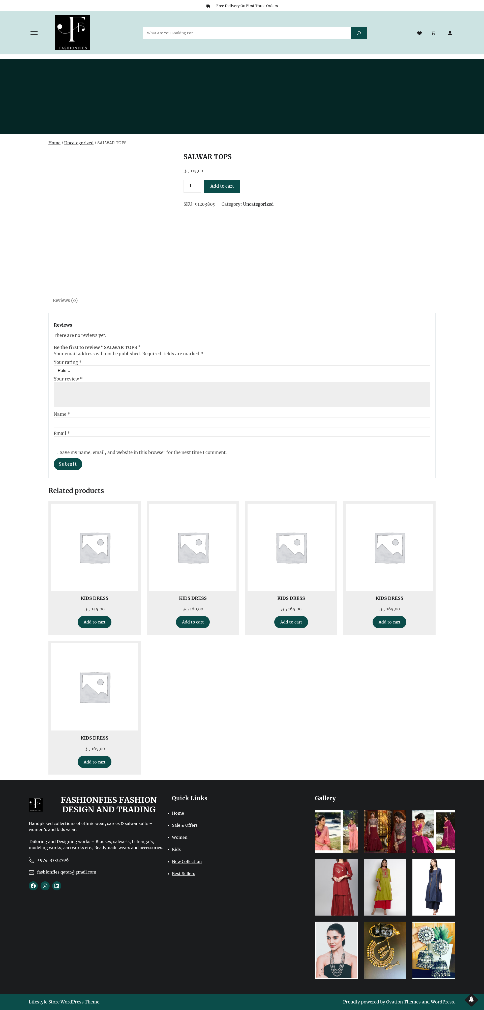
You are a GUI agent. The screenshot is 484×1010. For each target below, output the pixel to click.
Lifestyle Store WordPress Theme (64, 1002)
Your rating (68, 362)
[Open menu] (34, 33)
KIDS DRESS (94, 598)
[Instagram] (45, 885)
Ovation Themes (403, 1002)
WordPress (442, 1002)
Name (62, 414)
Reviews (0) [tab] (65, 300)
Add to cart (222, 186)
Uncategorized (79, 142)
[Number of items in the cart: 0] (433, 33)
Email (62, 433)
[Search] (359, 33)
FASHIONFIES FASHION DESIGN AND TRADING (109, 805)
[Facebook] (33, 885)
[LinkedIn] (56, 885)
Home (54, 142)
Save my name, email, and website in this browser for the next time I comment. (143, 452)
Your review (68, 379)
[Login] (450, 33)
